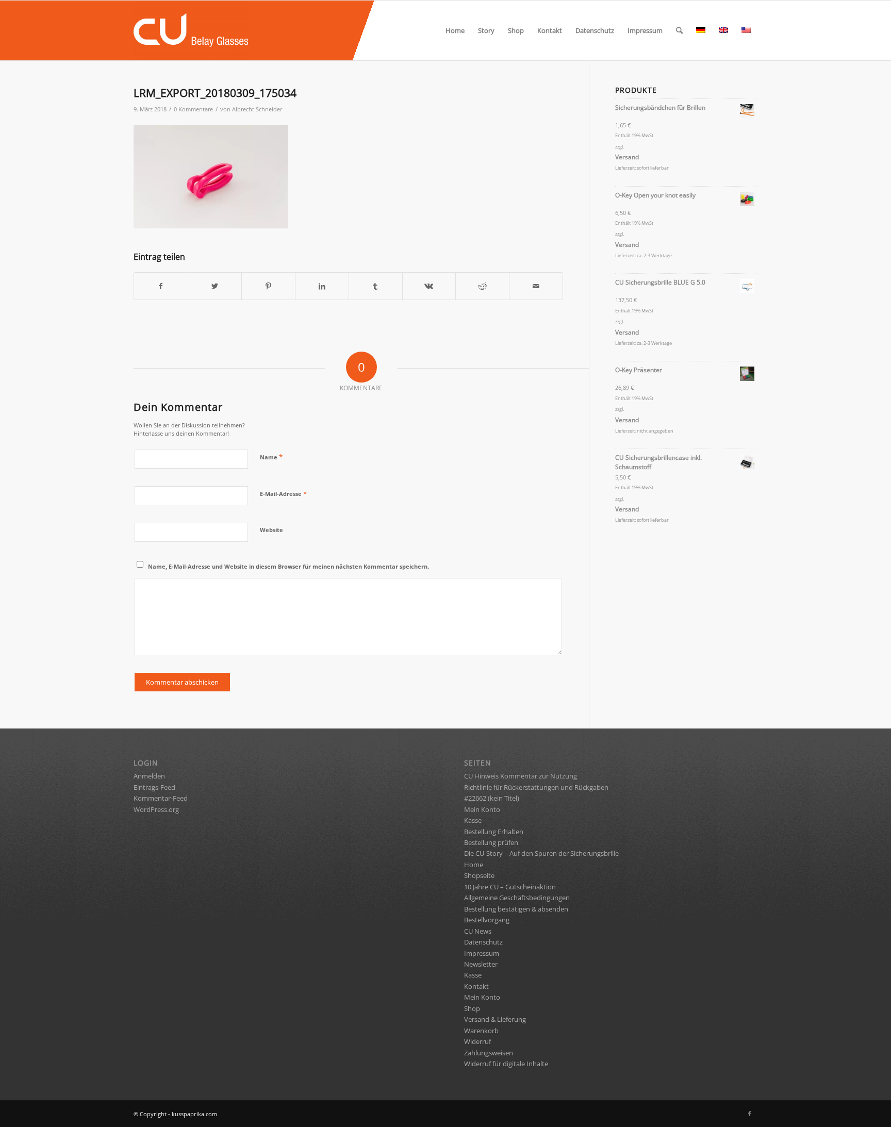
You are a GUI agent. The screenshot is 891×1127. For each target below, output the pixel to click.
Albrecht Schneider (257, 109)
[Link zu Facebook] (749, 1113)
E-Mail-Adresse (283, 493)
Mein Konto (482, 809)
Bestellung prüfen (491, 842)
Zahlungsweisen (488, 1052)
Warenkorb (481, 1030)
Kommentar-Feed (161, 798)
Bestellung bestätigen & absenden (516, 909)
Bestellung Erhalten (493, 831)
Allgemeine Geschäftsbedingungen (517, 897)
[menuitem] (455, 30)
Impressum (481, 953)
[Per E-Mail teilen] (536, 286)
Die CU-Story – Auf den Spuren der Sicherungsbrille (541, 853)
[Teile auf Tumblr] (375, 286)
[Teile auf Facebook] (161, 286)
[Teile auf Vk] (429, 286)
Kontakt (476, 986)
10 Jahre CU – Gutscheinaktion (510, 886)
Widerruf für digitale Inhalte (506, 1063)
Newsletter (481, 964)
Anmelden (149, 776)
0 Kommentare (193, 109)
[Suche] (679, 30)
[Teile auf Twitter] (214, 286)
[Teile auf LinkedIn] (322, 286)
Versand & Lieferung (495, 1019)
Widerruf (477, 1041)
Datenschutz (483, 942)
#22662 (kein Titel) (491, 798)
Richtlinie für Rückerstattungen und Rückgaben (536, 787)
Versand (627, 157)
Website (271, 530)
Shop (472, 1008)
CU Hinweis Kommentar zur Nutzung (520, 776)
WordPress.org (156, 809)
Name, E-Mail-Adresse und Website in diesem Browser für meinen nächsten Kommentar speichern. (288, 566)
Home (473, 864)
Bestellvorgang (486, 919)
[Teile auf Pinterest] (268, 286)
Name (271, 456)
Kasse (473, 820)
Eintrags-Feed (154, 787)
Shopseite (479, 875)
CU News (477, 931)
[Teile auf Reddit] (482, 286)
